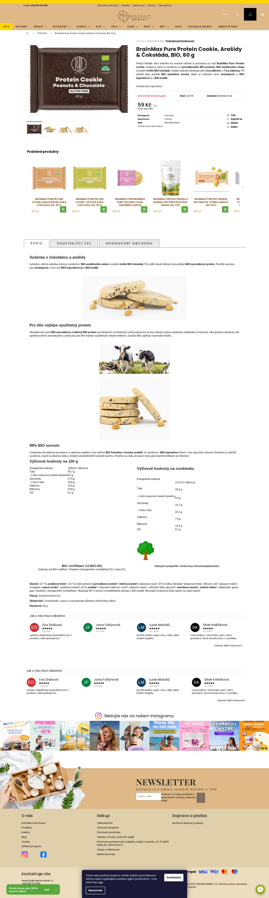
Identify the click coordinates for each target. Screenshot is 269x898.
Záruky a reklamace (108, 849)
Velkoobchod (165, 5)
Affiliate (151, 5)
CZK (224, 14)
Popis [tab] (36, 243)
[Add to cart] (63, 209)
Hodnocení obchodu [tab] (129, 243)
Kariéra (26, 832)
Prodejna (27, 827)
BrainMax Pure (224, 95)
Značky (26, 841)
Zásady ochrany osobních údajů (115, 837)
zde (100, 882)
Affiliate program (31, 846)
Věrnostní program (108, 827)
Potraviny (169, 115)
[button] (260, 889)
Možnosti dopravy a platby (187, 823)
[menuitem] (6, 26)
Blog (24, 837)
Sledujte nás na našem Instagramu (139, 716)
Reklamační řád (106, 854)
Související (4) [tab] (74, 243)
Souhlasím (174, 877)
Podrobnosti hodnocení (180, 41)
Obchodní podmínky (108, 5)
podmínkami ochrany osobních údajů (178, 799)
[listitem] (49, 186)
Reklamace (138, 5)
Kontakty (125, 5)
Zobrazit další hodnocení (227, 645)
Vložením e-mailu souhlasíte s (178, 797)
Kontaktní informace (34, 823)
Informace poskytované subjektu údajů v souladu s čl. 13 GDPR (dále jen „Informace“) (133, 843)
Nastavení (95, 890)
